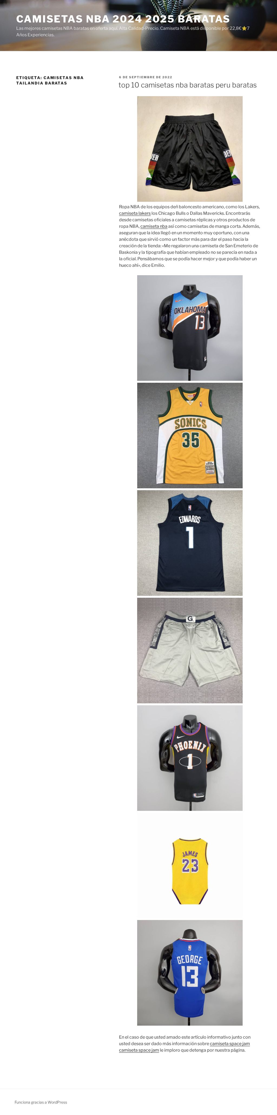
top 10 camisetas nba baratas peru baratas (187, 85)
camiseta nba (153, 226)
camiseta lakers (135, 213)
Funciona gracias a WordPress (41, 1102)
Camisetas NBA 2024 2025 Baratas (123, 19)
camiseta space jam (230, 1043)
